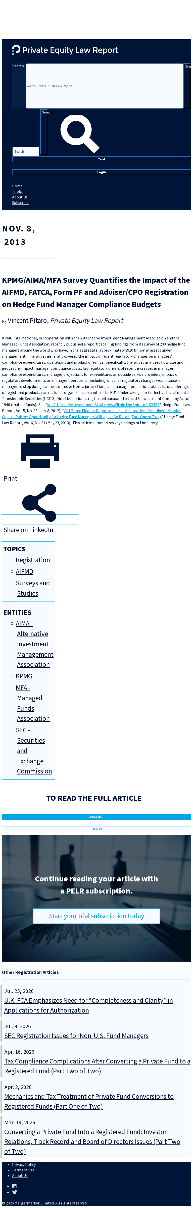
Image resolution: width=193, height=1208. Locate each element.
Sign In (96, 829)
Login (101, 172)
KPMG (24, 676)
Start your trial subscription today (96, 916)
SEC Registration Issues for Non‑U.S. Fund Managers (76, 1036)
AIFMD (24, 572)
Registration (33, 560)
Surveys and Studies (33, 588)
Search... (19, 66)
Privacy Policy (24, 1164)
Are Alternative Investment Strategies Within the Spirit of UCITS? (103, 405)
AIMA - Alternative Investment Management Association (35, 644)
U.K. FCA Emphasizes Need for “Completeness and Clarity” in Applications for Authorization (88, 1005)
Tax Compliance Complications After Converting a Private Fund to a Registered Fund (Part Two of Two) (97, 1066)
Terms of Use (23, 1170)
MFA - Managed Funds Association (33, 703)
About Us (20, 197)
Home (17, 186)
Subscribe (20, 203)
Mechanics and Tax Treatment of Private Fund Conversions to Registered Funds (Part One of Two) (89, 1101)
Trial (101, 159)
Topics (17, 191)
